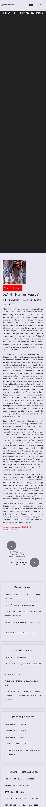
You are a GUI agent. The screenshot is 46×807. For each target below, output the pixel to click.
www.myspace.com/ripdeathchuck (17, 527)
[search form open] (40, 5)
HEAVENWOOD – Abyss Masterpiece (17, 555)
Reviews (17, 288)
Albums (7, 288)
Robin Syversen (12, 300)
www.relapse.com (10, 529)
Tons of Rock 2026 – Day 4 (15, 724)
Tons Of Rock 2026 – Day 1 (15, 744)
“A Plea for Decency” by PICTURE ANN (20, 605)
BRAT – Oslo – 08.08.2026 (15, 792)
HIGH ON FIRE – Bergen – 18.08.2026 (19, 779)
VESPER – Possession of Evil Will (19, 563)
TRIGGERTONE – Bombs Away (16, 657)
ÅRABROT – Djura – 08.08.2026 (17, 785)
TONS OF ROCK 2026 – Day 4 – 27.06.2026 (21, 798)
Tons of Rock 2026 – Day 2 (15, 737)
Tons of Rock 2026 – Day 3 (15, 731)
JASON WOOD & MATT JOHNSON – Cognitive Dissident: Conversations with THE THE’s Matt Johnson (23, 695)
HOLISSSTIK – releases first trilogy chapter (22, 633)
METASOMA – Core (12, 674)
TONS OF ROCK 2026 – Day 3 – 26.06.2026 (21, 805)
